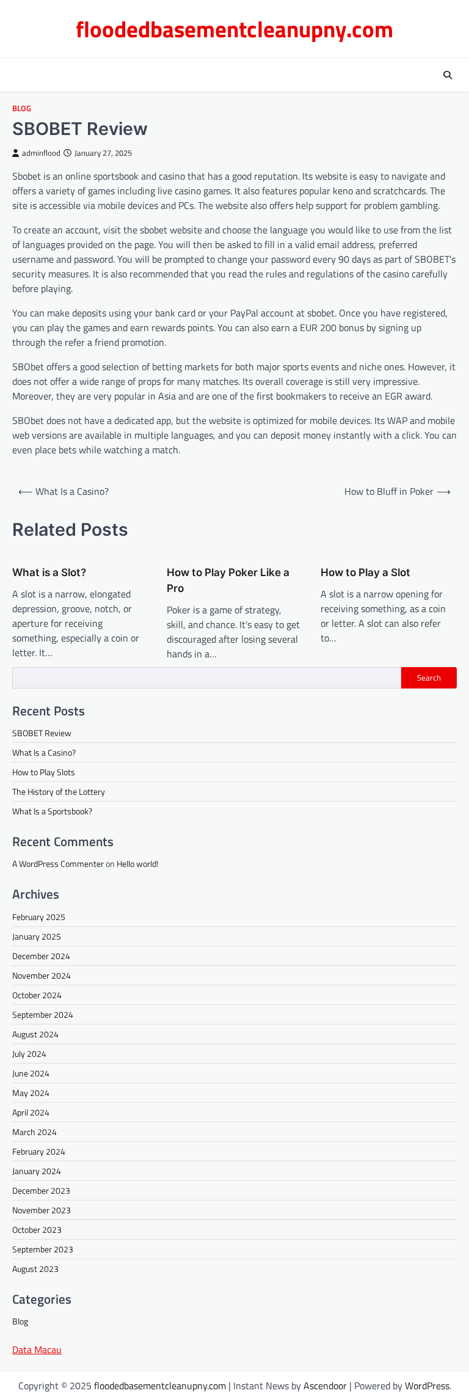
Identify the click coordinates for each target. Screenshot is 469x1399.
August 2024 (35, 1034)
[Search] (447, 75)
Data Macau (37, 1349)
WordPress (427, 1385)
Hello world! (137, 863)
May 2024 (30, 1092)
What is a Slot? (49, 572)
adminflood (41, 153)
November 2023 (41, 1210)
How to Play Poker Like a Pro (228, 580)
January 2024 (36, 1170)
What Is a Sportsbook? (52, 811)
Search (429, 677)
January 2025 (36, 936)
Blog (21, 108)
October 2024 (37, 994)
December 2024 (41, 955)
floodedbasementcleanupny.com (234, 29)
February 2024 (38, 1151)
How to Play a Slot (365, 572)
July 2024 (29, 1053)
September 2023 (42, 1249)
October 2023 (37, 1229)
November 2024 (41, 975)
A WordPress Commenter (58, 863)
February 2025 (38, 916)
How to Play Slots (43, 771)
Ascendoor (325, 1385)
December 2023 (41, 1190)
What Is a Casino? (44, 752)
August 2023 (35, 1268)
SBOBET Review (41, 732)
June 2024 (30, 1073)
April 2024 (30, 1112)
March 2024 (34, 1131)
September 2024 (42, 1014)
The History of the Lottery (58, 791)
